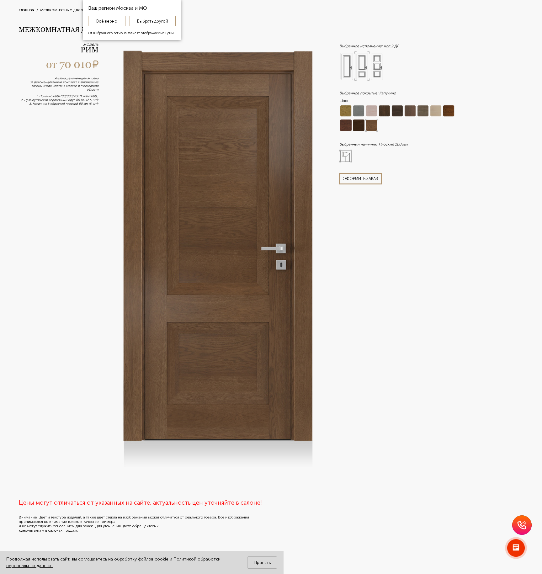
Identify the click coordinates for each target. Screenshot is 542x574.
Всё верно (106, 21)
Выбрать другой (152, 21)
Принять (262, 562)
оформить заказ (360, 178)
